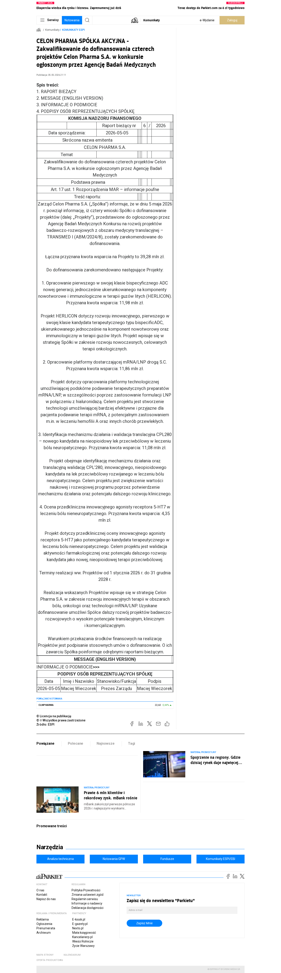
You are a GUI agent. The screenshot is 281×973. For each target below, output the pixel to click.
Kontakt (41, 894)
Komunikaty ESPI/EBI (220, 859)
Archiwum (43, 932)
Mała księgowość (84, 932)
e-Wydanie (207, 20)
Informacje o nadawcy (87, 903)
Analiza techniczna (60, 859)
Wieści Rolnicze (83, 941)
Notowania (72, 20)
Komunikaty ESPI (73, 29)
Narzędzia (49, 847)
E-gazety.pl (80, 924)
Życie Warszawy (83, 946)
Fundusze (167, 859)
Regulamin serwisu (85, 899)
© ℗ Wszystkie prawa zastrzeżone (60, 720)
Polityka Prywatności (86, 890)
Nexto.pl (77, 928)
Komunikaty (151, 20)
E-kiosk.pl (78, 919)
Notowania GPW (114, 859)
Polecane (75, 743)
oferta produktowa (49, 960)
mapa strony (45, 954)
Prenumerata (45, 928)
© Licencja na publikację (54, 716)
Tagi (131, 743)
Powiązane (45, 743)
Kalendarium (72, 954)
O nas (40, 890)
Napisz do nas (46, 899)
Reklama (42, 919)
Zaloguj (232, 20)
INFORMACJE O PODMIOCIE (67, 667)
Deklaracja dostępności (87, 908)
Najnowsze (106, 743)
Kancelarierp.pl (82, 937)
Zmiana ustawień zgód (87, 894)
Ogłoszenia (44, 924)
